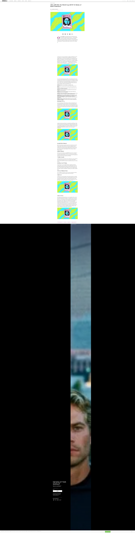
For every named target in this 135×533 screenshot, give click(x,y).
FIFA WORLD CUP (60, 222)
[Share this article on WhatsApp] (63, 34)
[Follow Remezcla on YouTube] (132, 1)
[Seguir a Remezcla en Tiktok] (134, 1)
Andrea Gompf (55, 9)
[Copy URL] (72, 34)
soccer (69, 222)
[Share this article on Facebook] (65, 34)
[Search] (123, 1)
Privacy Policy (55, 494)
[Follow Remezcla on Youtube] (59, 499)
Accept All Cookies (107, 531)
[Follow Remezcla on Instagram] (131, 1)
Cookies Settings (102, 531)
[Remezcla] (4, 1)
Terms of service (55, 495)
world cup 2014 (74, 222)
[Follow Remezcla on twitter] (129, 1)
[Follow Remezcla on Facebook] (127, 1)
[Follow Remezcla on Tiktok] (61, 499)
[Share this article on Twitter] (67, 34)
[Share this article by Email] (70, 34)
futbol (65, 222)
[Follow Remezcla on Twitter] (55, 499)
